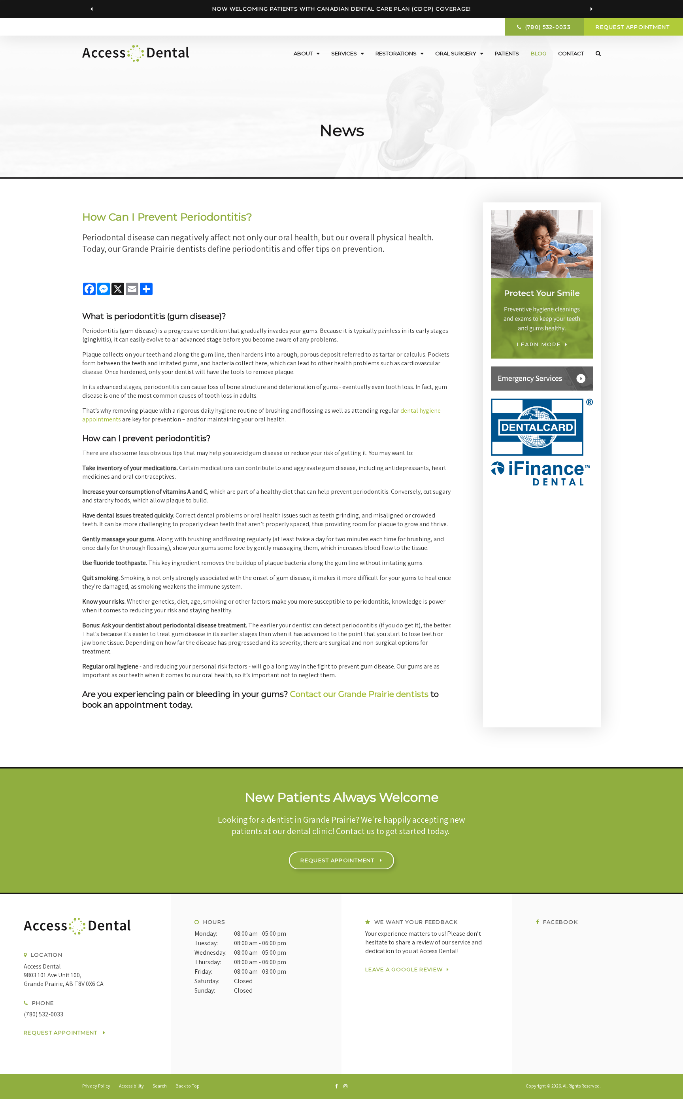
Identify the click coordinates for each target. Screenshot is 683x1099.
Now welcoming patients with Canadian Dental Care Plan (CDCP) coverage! (341, 9)
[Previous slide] (92, 9)
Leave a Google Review (404, 969)
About (303, 53)
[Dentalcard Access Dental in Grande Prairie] (542, 441)
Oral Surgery (455, 53)
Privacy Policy (96, 1086)
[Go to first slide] (591, 9)
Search (595, 53)
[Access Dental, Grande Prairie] (85, 930)
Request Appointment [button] (633, 27)
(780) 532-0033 (43, 1014)
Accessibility (131, 1086)
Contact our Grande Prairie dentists (359, 694)
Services (344, 53)
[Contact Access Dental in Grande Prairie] (542, 378)
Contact (571, 53)
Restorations (396, 53)
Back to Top (187, 1086)
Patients (507, 53)
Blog (538, 53)
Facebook (559, 922)
